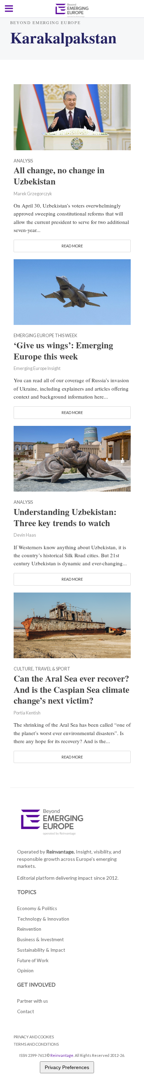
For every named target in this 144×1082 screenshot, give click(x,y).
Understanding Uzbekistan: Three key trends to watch (65, 517)
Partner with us (32, 1001)
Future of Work (33, 960)
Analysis (23, 161)
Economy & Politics (37, 908)
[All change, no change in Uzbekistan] (72, 116)
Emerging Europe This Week (45, 336)
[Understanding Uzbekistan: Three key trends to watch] (72, 457)
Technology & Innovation (43, 919)
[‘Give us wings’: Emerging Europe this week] (72, 291)
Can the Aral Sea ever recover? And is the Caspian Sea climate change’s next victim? (71, 689)
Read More (72, 246)
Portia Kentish (27, 713)
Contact (25, 1011)
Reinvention (29, 929)
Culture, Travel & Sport (42, 669)
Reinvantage (61, 1055)
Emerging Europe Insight (37, 368)
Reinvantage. (60, 852)
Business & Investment (40, 939)
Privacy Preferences (67, 1067)
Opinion (25, 970)
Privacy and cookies (34, 1036)
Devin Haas (25, 535)
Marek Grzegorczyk (33, 193)
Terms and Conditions (36, 1044)
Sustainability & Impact (41, 950)
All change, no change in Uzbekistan (59, 176)
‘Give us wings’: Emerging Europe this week (63, 351)
